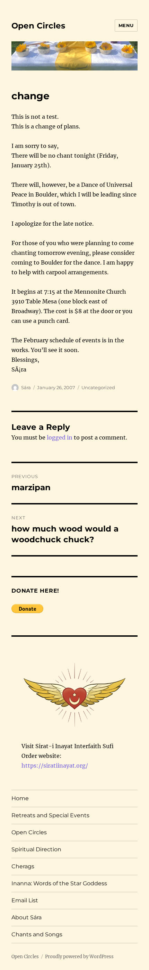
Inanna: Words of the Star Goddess (59, 883)
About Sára (26, 917)
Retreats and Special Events (50, 815)
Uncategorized (98, 387)
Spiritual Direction (36, 849)
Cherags (22, 866)
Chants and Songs (36, 934)
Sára (26, 387)
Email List (24, 900)
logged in (59, 437)
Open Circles (38, 26)
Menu (126, 25)
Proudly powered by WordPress (79, 957)
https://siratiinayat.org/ (54, 765)
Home (20, 798)
